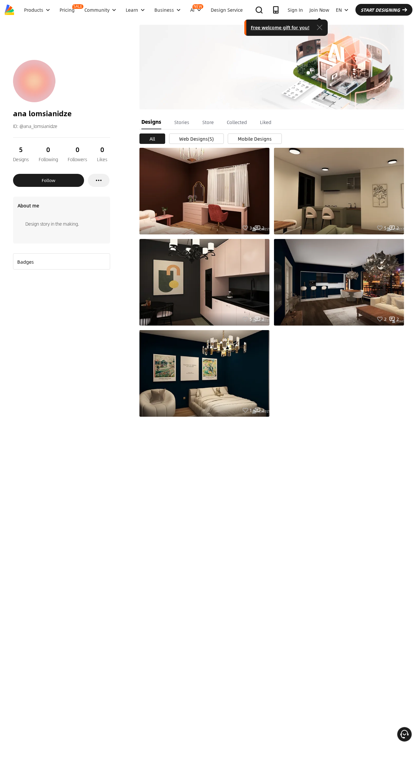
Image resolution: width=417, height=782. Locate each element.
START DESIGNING (380, 9)
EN (339, 9)
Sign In (295, 9)
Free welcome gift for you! (280, 27)
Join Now (319, 9)
